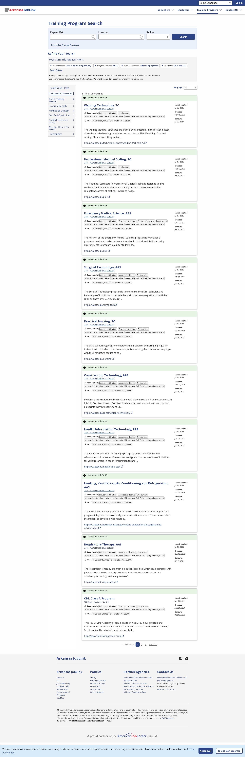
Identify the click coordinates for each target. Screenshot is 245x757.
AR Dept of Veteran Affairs (135, 692)
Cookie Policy (95, 689)
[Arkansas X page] (186, 658)
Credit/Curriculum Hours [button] (58, 121)
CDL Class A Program (99, 598)
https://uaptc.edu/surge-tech (99, 304)
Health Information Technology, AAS (111, 429)
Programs (61, 695)
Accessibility (95, 686)
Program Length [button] (58, 106)
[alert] (139, 98)
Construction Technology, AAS (106, 375)
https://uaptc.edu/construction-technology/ (107, 412)
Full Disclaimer (168, 718)
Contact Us (231, 10)
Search (183, 36)
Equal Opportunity (97, 680)
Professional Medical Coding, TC (107, 159)
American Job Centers (166, 689)
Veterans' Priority (97, 683)
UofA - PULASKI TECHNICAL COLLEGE (99, 109)
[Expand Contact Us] (241, 10)
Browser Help (62, 689)
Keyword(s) (56, 32)
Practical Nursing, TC (99, 321)
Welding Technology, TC (101, 105)
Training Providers (207, 10)
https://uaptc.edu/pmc (95, 196)
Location (103, 32)
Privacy (93, 677)
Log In (239, 2)
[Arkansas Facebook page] (181, 658)
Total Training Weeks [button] (56, 100)
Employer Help (63, 686)
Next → (153, 644)
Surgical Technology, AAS (102, 267)
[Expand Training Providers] (220, 10)
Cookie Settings (97, 692)
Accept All (205, 750)
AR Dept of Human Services (135, 683)
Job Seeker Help (63, 683)
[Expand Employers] (192, 10)
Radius (150, 32)
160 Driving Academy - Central (96, 602)
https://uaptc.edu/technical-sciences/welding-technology (114, 142)
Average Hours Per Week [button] (59, 128)
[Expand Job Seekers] (172, 10)
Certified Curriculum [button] (59, 115)
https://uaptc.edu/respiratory (99, 582)
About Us (60, 677)
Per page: (178, 87)
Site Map (60, 698)
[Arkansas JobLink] (20, 10)
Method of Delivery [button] (59, 110)
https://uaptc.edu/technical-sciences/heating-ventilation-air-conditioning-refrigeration (123, 526)
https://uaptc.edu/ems (95, 250)
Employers (183, 10)
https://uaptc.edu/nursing (97, 358)
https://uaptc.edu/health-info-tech (102, 466)
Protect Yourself (63, 692)
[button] (65, 45)
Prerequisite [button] (55, 134)
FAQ (58, 680)
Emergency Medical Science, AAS (107, 213)
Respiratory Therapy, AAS (103, 544)
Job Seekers (163, 10)
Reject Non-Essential (229, 750)
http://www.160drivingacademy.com (103, 636)
